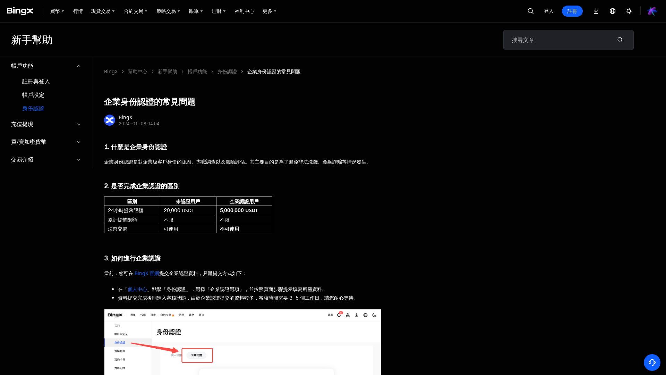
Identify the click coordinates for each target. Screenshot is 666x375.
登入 (549, 11)
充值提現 (22, 124)
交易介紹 (22, 159)
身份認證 (33, 108)
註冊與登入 (36, 81)
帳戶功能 (22, 65)
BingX (111, 71)
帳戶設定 (33, 95)
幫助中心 (137, 71)
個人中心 (137, 289)
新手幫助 (167, 71)
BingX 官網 (147, 273)
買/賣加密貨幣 (28, 141)
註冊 (572, 11)
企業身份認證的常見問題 (274, 71)
